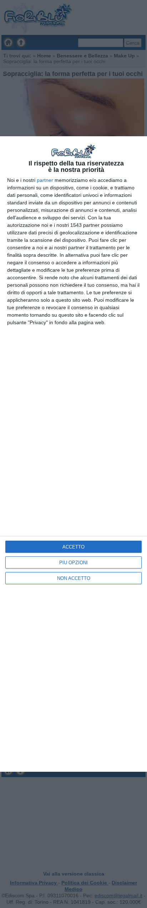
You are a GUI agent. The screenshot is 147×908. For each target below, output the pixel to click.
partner (45, 180)
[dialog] (73, 454)
